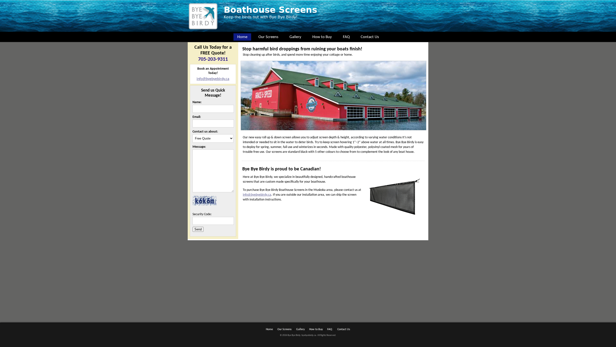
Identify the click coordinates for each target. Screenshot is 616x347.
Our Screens (268, 37)
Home (242, 37)
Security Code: (202, 214)
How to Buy (322, 37)
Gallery (295, 37)
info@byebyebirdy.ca (213, 79)
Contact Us (370, 37)
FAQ (346, 37)
